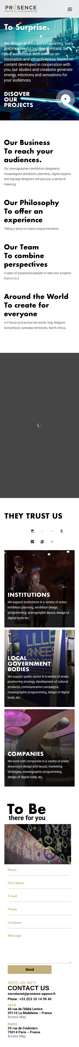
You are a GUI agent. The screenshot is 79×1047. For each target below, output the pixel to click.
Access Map (17, 1017)
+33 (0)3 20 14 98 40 (36, 999)
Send (29, 969)
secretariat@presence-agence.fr (32, 994)
